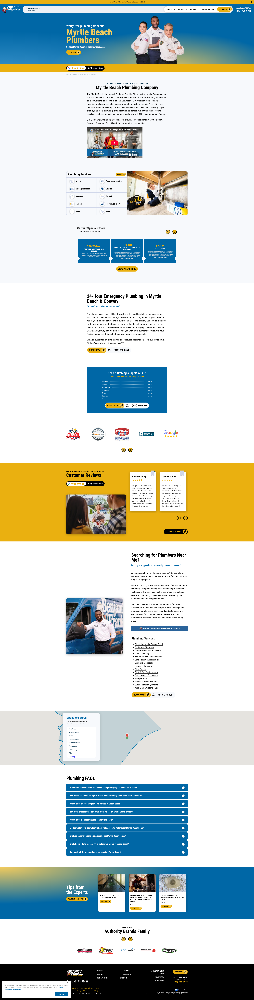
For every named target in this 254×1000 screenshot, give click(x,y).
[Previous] (168, 232)
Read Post (104, 901)
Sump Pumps (141, 678)
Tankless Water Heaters (146, 681)
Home (67, 75)
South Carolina (84, 75)
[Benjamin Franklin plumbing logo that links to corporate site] (11, 9)
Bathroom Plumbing (144, 647)
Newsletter (122, 978)
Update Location (31, 10)
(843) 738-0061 (243, 10)
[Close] (68, 983)
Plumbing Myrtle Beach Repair (149, 644)
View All (119, 174)
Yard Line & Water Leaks (146, 688)
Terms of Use (99, 993)
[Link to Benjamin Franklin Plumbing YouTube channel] (75, 981)
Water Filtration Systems (146, 684)
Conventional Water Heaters (148, 650)
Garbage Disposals (144, 663)
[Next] (174, 232)
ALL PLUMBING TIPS (75, 899)
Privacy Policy (82, 993)
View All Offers (127, 269)
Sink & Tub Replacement (146, 672)
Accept (61, 994)
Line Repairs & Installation (147, 660)
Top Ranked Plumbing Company (129, 2)
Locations (74, 75)
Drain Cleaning (142, 653)
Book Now (223, 9)
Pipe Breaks (140, 669)
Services (100, 971)
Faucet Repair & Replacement (149, 656)
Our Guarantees (124, 971)
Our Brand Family (124, 974)
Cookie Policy (17, 989)
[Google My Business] (87, 981)
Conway (72, 757)
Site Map (75, 993)
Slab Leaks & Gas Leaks (146, 675)
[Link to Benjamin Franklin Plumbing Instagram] (79, 981)
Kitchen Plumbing (143, 666)
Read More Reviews (173, 532)
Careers (100, 974)
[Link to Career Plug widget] (83, 981)
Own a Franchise (103, 978)
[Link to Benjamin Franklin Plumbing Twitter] (71, 981)
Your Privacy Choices (183, 989)
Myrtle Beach (94, 75)
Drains (132, 904)
